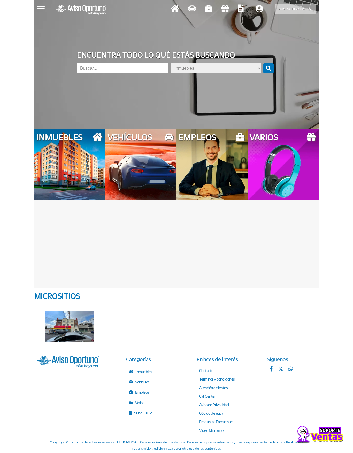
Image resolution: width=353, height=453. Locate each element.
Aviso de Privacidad (214, 405)
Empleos (142, 392)
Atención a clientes (213, 387)
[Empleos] (208, 9)
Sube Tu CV (143, 413)
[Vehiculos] (192, 9)
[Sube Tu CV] (241, 9)
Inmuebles (143, 371)
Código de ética (211, 413)
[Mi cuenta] (259, 9)
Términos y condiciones (217, 379)
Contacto (206, 370)
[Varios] (225, 9)
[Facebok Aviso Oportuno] (271, 369)
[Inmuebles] (175, 9)
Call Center (207, 396)
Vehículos (142, 382)
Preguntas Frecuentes (216, 422)
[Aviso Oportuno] (68, 366)
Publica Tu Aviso (291, 9)
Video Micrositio (211, 430)
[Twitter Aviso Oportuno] (280, 369)
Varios (139, 402)
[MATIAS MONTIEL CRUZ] (69, 326)
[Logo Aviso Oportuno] (81, 10)
